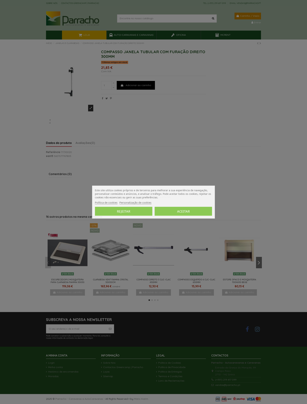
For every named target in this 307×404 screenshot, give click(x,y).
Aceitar (183, 211)
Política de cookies (106, 202)
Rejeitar (123, 211)
